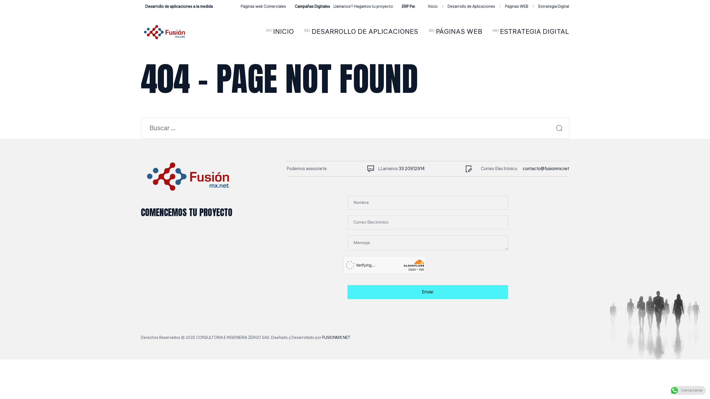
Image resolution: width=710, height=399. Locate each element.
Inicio (433, 6)
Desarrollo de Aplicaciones (471, 6)
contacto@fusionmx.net (546, 169)
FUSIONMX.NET (336, 338)
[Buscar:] (355, 129)
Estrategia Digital (553, 6)
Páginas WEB (516, 6)
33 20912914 (412, 169)
